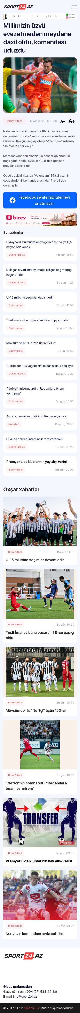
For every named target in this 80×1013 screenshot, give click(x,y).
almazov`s (31, 1008)
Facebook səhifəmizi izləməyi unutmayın (44, 200)
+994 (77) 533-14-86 (41, 992)
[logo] (18, 7)
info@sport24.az (25, 996)
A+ (72, 121)
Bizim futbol (14, 120)
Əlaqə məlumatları (17, 987)
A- (62, 121)
